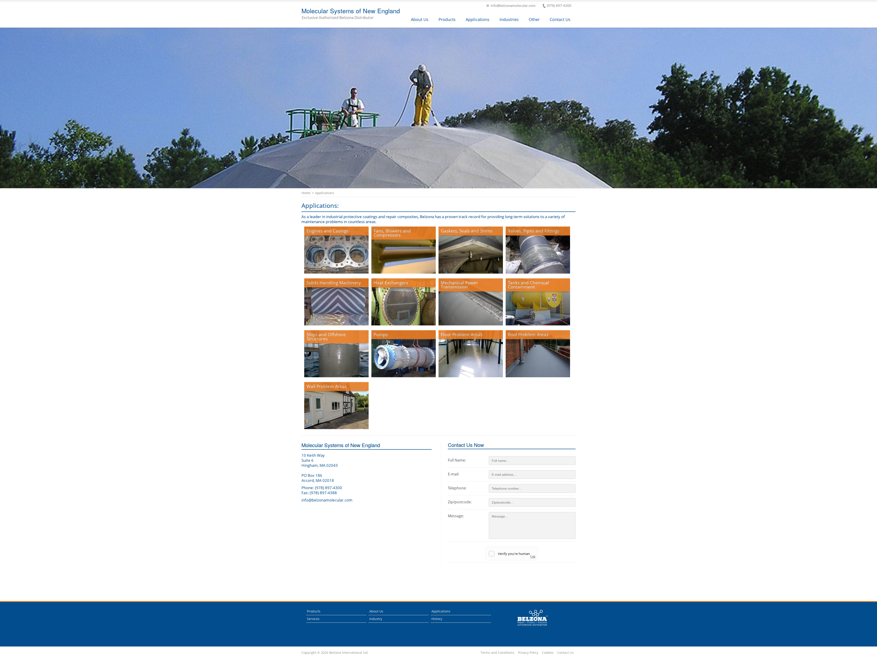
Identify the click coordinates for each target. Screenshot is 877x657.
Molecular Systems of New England (350, 14)
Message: (456, 515)
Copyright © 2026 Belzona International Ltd (334, 652)
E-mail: (453, 474)
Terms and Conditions (497, 652)
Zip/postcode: (460, 501)
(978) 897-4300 (559, 6)
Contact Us (560, 19)
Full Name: (457, 460)
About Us (419, 19)
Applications (477, 19)
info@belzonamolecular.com (513, 6)
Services (313, 619)
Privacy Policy (528, 652)
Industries (509, 19)
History (436, 619)
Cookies (548, 652)
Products (447, 19)
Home (305, 193)
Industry (375, 619)
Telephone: (457, 488)
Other (534, 19)
